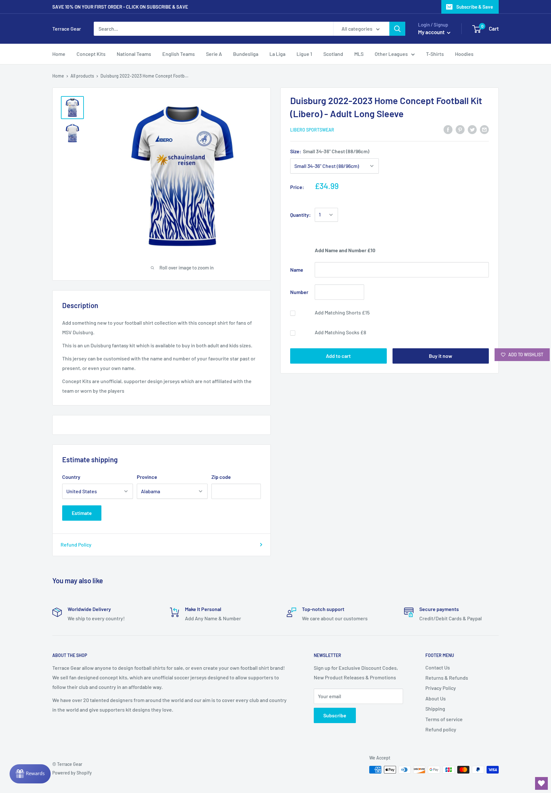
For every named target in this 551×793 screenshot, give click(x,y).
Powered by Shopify (72, 772)
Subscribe (334, 715)
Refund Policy (76, 544)
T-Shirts (435, 54)
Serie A (214, 54)
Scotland (333, 54)
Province (147, 477)
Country (71, 477)
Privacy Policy (440, 688)
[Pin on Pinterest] (460, 129)
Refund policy (440, 729)
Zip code (221, 477)
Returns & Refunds (446, 678)
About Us (435, 698)
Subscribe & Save (474, 7)
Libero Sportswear (312, 129)
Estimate (82, 513)
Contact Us (437, 667)
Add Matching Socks (340, 332)
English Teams (178, 54)
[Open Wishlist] (541, 783)
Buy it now (440, 356)
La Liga (277, 54)
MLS (359, 54)
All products (82, 76)
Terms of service (444, 719)
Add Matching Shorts (342, 312)
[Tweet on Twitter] (472, 129)
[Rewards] (30, 773)
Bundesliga (245, 54)
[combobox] (213, 29)
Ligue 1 (304, 54)
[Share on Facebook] (448, 129)
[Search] (397, 29)
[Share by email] (484, 129)
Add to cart (338, 356)
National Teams (134, 54)
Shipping (435, 709)
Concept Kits (91, 54)
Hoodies (464, 54)
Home (58, 54)
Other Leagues (391, 54)
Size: (329, 151)
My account (431, 32)
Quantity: (300, 215)
